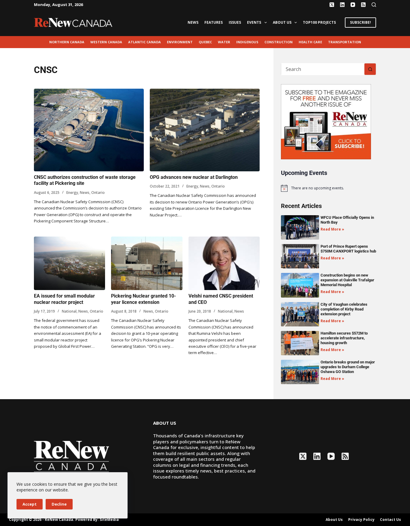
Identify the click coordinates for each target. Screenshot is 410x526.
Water (224, 42)
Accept (30, 504)
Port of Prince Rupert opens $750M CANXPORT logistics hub (348, 248)
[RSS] (363, 4)
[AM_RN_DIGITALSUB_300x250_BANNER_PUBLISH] (326, 121)
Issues (235, 22)
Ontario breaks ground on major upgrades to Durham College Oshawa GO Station (348, 367)
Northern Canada (66, 42)
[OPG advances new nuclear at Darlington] (205, 130)
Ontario (98, 192)
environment (180, 42)
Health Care (310, 42)
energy (72, 192)
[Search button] (370, 69)
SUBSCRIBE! (360, 22)
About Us (282, 22)
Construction (278, 42)
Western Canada (106, 42)
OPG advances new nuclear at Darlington (194, 177)
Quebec (205, 42)
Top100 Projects (319, 22)
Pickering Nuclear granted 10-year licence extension (143, 299)
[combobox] (322, 69)
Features (213, 22)
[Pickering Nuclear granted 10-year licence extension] (146, 263)
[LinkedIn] (342, 4)
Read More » (332, 229)
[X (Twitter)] (332, 4)
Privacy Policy (361, 519)
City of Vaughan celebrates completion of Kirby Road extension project (344, 309)
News (193, 22)
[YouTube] (353, 4)
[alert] (328, 188)
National (69, 311)
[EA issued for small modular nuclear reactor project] (69, 263)
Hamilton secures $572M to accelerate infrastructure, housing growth (344, 338)
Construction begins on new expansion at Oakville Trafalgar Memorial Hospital (347, 280)
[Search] (374, 4)
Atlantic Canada (144, 42)
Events (254, 22)
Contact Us (390, 519)
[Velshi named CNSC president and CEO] (224, 263)
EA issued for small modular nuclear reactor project (64, 299)
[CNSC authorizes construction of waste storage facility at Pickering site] (89, 130)
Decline (59, 504)
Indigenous (247, 42)
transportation (344, 42)
